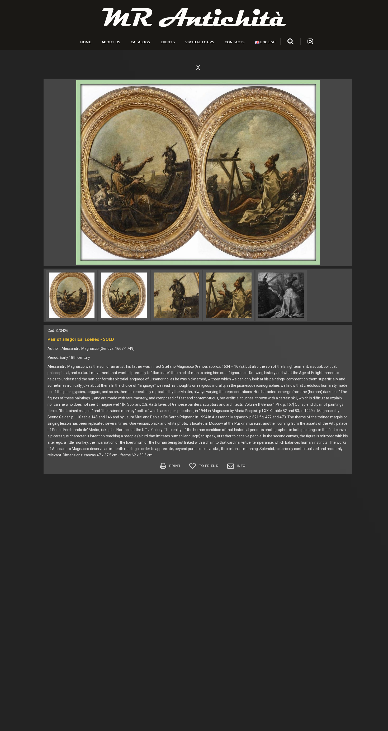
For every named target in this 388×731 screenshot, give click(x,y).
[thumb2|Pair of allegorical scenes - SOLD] (71, 295)
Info (241, 466)
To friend (209, 466)
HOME (85, 42)
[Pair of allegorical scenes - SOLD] (198, 172)
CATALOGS (140, 42)
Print (175, 466)
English (267, 42)
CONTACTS (234, 42)
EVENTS (168, 42)
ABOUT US (111, 42)
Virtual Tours (199, 42)
